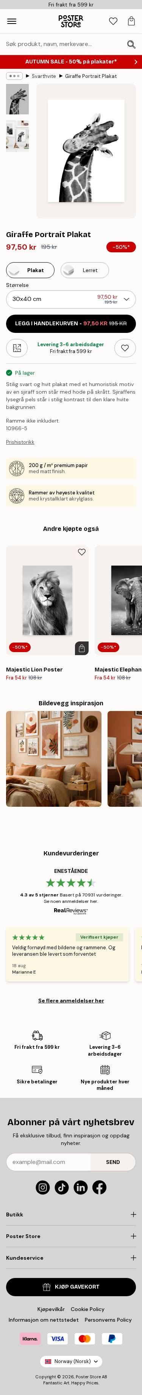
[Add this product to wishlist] (125, 348)
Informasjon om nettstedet (44, 1319)
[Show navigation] (11, 21)
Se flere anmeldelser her (71, 1000)
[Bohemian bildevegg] (53, 759)
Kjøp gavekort (77, 1287)
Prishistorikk (20, 442)
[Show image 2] (17, 136)
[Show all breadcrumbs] (14, 76)
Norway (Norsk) (73, 1361)
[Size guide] (17, 348)
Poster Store (88, 1376)
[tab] (113, 21)
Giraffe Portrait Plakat (91, 76)
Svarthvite (44, 76)
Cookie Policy (88, 1309)
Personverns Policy (109, 1319)
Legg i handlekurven (71, 323)
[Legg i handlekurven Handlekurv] (82, 648)
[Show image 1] (17, 99)
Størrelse (17, 285)
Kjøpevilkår (51, 1309)
